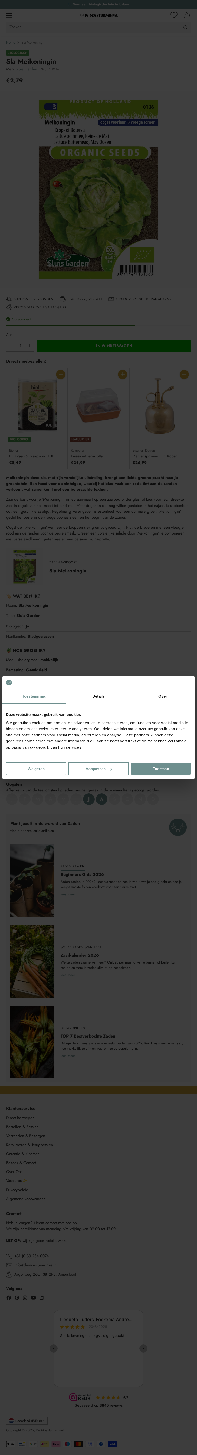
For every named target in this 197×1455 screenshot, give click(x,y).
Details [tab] (98, 696)
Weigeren (36, 769)
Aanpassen (96, 769)
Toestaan (161, 769)
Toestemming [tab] (34, 696)
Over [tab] (162, 696)
